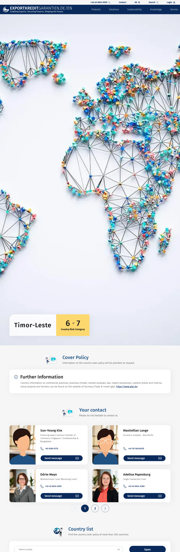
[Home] (37, 9)
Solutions (114, 9)
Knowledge (156, 9)
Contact (122, 2)
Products (96, 9)
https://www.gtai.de (126, 386)
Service (174, 9)
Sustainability (134, 9)
